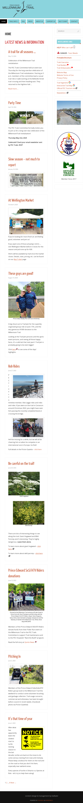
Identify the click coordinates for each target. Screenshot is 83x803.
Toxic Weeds (73, 53)
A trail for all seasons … (22, 52)
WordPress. (49, 800)
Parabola (41, 800)
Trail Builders (62, 65)
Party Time (14, 103)
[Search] (78, 31)
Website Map (62, 72)
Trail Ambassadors (64, 68)
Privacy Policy (62, 78)
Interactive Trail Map (64, 85)
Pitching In (14, 656)
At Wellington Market (21, 200)
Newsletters (61, 93)
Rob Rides (14, 366)
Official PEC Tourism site (66, 88)
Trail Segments (62, 83)
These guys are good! (20, 274)
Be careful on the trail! (21, 464)
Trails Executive (63, 62)
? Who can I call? (65, 47)
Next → (13, 783)
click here (38, 449)
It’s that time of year (20, 719)
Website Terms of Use (65, 75)
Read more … (13, 89)
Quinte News (29, 642)
